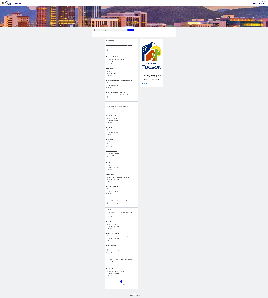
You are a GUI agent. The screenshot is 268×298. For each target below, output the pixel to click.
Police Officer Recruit (111, 245)
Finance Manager (110, 68)
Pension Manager (110, 139)
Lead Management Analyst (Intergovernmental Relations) (119, 80)
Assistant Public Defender (112, 186)
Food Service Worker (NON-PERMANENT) (115, 92)
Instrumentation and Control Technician (115, 257)
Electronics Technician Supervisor (114, 56)
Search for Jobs (262, 3)
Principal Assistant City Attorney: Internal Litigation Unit (119, 45)
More (134, 34)
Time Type (113, 34)
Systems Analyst (110, 174)
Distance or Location (99, 34)
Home (254, 3)
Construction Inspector (111, 151)
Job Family (124, 34)
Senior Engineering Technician (113, 198)
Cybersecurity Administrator (112, 233)
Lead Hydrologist (110, 209)
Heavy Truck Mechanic (111, 268)
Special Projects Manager (112, 221)
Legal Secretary (110, 162)
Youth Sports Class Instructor (113, 115)
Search (130, 30)
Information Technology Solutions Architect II (116, 103)
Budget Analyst (109, 127)
